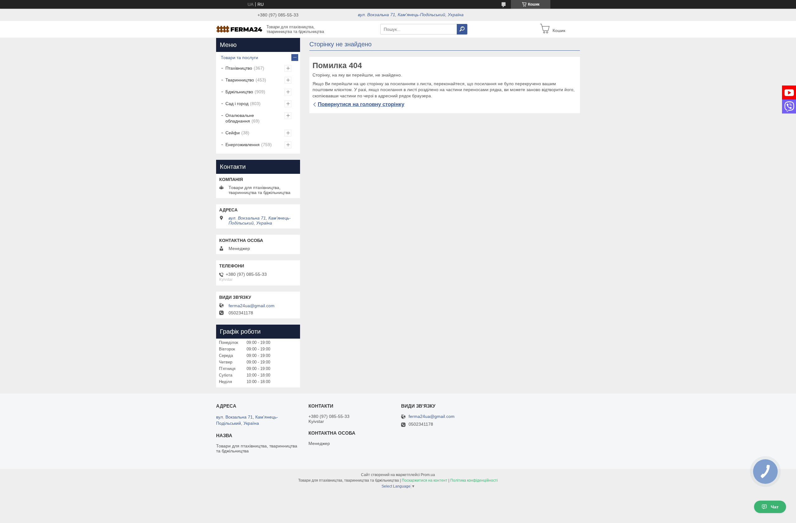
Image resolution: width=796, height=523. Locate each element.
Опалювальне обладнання (239, 118)
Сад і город (236, 103)
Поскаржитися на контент (424, 480)
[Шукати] (462, 29)
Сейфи (232, 132)
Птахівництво (238, 68)
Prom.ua (428, 475)
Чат (775, 506)
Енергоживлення (242, 144)
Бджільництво (239, 91)
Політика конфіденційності (474, 480)
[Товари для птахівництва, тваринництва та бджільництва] (239, 28)
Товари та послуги (239, 57)
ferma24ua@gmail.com (252, 305)
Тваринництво (239, 79)
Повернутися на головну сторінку (361, 104)
